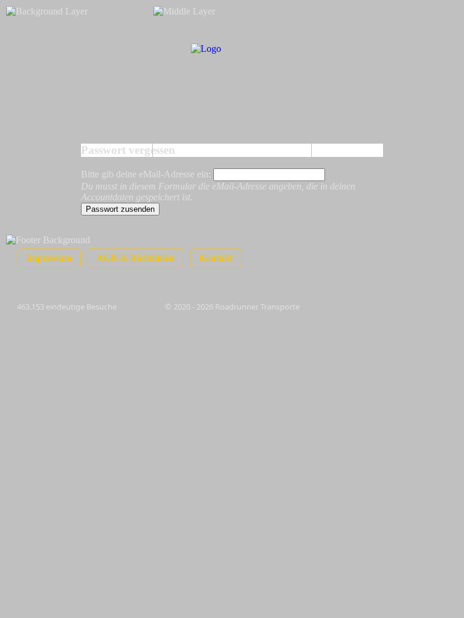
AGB (135, 258)
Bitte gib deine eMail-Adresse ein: (147, 174)
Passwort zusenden (120, 209)
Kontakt (216, 258)
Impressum (49, 258)
